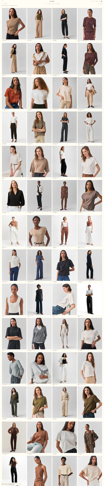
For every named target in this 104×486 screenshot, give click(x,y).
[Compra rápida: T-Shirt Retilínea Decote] (50, 418)
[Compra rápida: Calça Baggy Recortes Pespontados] (76, 177)
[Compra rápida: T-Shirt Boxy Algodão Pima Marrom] (50, 453)
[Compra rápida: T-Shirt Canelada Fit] (50, 247)
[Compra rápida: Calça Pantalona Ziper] (76, 418)
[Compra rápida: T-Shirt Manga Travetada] (101, 177)
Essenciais (6, 3)
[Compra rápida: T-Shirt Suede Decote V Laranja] (25, 109)
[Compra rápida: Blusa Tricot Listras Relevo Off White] (101, 384)
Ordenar (101, 3)
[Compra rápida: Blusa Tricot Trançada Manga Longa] (50, 384)
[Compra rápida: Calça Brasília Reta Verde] (25, 418)
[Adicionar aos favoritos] (25, 8)
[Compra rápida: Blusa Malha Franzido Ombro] (25, 281)
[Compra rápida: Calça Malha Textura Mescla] (76, 143)
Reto (13, 5)
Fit (9, 5)
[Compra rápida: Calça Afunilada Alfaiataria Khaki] (101, 109)
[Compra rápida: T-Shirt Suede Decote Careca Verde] (101, 418)
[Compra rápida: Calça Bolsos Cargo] (76, 247)
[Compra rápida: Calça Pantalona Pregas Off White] (101, 143)
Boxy (6, 5)
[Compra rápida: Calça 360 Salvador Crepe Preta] (50, 212)
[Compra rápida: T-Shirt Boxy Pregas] (76, 281)
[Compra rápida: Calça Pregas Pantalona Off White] (101, 247)
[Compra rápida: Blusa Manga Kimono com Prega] (25, 212)
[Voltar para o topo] (102, 436)
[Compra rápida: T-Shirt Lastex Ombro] (76, 453)
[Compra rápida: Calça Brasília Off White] (25, 247)
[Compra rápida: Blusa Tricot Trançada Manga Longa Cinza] (25, 384)
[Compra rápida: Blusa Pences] (25, 177)
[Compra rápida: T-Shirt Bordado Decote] (50, 177)
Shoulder (3, 3)
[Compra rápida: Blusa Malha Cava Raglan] (50, 143)
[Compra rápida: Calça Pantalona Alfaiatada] (76, 384)
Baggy (4, 5)
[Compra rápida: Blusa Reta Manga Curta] (76, 315)
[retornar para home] (52, 1)
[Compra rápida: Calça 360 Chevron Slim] (76, 212)
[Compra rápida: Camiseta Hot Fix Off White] (76, 109)
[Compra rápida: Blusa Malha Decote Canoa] (101, 212)
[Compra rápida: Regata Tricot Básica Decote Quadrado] (25, 315)
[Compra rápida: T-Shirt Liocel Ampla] (50, 109)
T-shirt (16, 5)
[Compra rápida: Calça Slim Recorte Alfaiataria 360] (25, 453)
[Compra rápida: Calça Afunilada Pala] (25, 143)
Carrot (7, 5)
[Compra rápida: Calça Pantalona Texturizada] (50, 281)
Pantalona (11, 5)
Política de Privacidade (12, 484)
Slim (14, 5)
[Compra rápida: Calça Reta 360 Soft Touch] (101, 281)
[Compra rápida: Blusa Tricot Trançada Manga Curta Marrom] (101, 40)
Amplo (2, 5)
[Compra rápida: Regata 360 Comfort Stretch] (101, 453)
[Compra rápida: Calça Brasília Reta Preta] (101, 315)
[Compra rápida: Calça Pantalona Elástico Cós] (50, 315)
